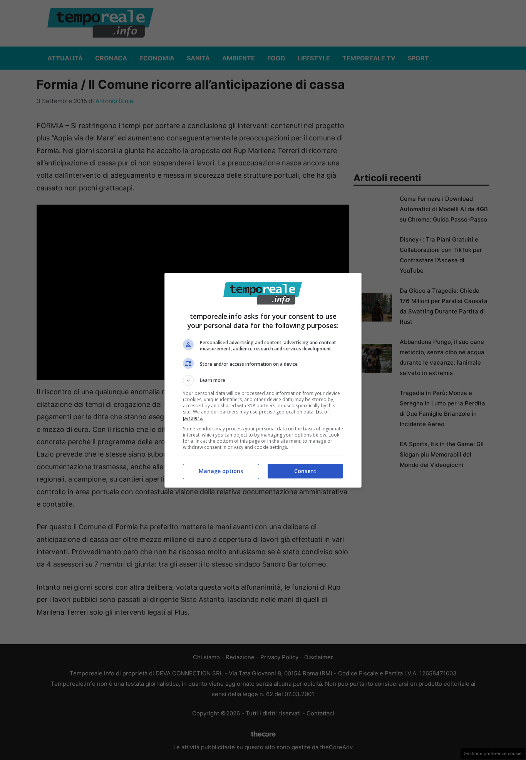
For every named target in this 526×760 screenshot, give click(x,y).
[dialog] (263, 380)
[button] (263, 380)
